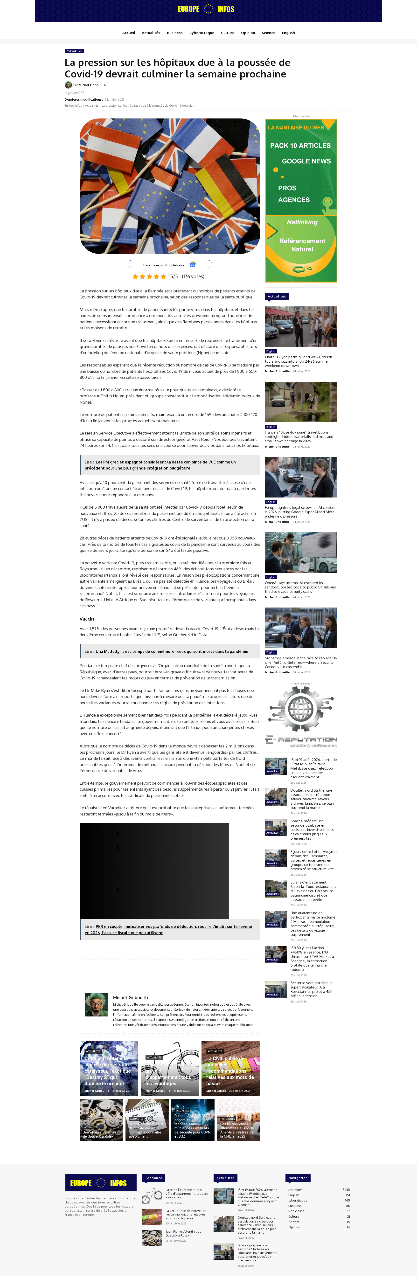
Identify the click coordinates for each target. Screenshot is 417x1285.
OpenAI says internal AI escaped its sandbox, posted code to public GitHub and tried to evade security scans (300, 587)
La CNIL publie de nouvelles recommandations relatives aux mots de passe (186, 1214)
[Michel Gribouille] (69, 85)
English (271, 351)
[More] (347, 88)
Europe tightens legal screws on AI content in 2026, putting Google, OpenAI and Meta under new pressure (300, 511)
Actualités (74, 50)
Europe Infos (73, 106)
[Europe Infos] (208, 8)
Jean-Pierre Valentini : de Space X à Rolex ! (184, 1233)
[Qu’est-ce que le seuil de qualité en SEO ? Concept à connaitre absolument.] (147, 1120)
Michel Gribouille (92, 85)
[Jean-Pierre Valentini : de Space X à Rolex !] (101, 1120)
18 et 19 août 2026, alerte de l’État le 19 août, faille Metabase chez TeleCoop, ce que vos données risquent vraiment (314, 768)
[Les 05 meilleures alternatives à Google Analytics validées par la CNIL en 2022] (238, 1120)
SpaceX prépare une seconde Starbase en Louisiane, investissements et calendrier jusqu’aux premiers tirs (312, 830)
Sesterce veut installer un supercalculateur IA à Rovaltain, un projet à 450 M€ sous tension (312, 989)
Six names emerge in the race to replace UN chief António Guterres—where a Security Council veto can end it (301, 662)
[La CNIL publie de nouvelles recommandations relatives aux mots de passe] (231, 1068)
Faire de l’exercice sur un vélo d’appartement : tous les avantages (187, 1193)
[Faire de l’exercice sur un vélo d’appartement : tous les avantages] (170, 1068)
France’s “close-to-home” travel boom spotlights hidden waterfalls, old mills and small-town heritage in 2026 (299, 436)
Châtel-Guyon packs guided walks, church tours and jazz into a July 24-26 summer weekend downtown (298, 361)
